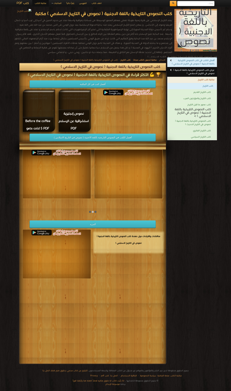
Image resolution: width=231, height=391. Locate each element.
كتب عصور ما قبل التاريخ (199, 105)
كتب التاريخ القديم (202, 92)
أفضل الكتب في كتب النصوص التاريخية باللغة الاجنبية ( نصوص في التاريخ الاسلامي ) (193, 62)
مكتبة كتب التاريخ (206, 80)
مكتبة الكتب (40, 3)
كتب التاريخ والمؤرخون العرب (197, 98)
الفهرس (83, 3)
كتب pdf (105, 376)
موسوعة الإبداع (113, 384)
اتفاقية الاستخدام (128, 376)
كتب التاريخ (208, 86)
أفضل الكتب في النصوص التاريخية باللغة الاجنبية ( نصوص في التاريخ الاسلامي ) (93, 137)
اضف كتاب (96, 3)
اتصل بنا (114, 376)
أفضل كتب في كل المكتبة (93, 84)
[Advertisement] (93, 322)
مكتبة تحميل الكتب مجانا (151, 202)
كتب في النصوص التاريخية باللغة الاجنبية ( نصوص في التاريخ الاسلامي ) (85, 60)
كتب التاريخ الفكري (202, 131)
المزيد (93, 224)
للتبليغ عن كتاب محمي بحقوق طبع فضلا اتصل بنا (65, 371)
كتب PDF (23, 3)
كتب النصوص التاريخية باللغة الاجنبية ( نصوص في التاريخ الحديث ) (193, 123)
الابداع (162, 60)
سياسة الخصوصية (148, 376)
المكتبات (57, 3)
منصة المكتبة (163, 376)
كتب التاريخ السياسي (201, 137)
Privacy (94, 376)
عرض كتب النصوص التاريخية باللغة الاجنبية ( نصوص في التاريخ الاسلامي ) (193, 72)
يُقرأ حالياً (70, 3)
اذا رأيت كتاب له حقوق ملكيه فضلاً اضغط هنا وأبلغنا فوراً (98, 381)
